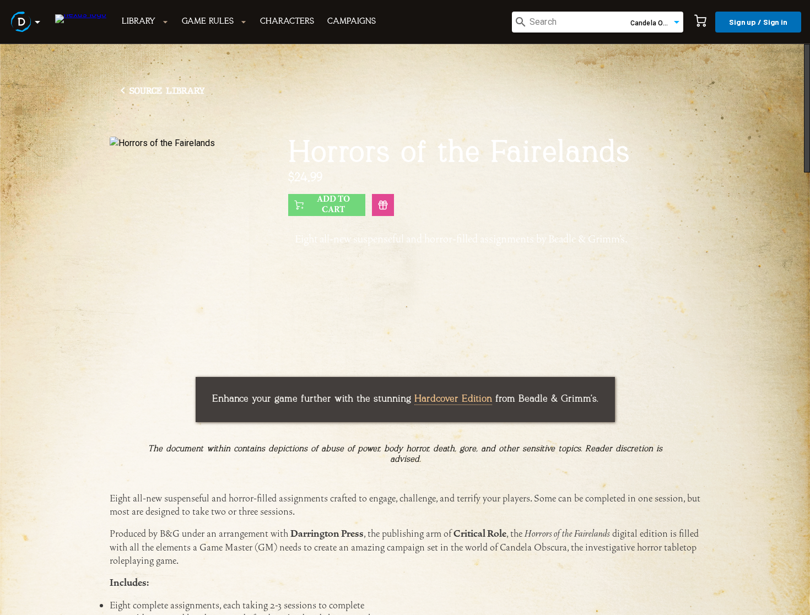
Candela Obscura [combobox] (656, 23)
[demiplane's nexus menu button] (27, 22)
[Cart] (700, 22)
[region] (405, 329)
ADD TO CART (333, 204)
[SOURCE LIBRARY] (160, 72)
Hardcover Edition (453, 399)
